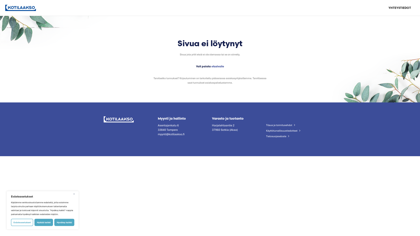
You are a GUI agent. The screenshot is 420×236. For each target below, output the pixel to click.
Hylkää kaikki (44, 222)
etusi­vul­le (217, 66)
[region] (43, 210)
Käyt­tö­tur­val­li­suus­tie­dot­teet (281, 130)
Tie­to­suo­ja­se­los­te (276, 136)
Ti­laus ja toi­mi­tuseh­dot (279, 125)
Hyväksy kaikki (64, 222)
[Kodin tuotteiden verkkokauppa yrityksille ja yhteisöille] (20, 8)
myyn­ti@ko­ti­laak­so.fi (171, 134)
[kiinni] (75, 194)
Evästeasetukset (22, 222)
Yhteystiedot (399, 8)
